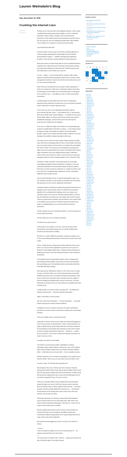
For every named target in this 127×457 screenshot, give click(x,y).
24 (99, 78)
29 (93, 80)
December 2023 (90, 123)
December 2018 (90, 177)
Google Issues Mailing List (93, 53)
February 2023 (90, 139)
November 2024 (90, 117)
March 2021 (89, 154)
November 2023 (90, 125)
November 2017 (90, 197)
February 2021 (90, 155)
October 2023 (90, 126)
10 (99, 72)
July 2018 (89, 185)
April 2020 (89, 159)
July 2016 (89, 222)
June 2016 (89, 223)
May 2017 (89, 206)
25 (102, 78)
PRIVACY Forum (90, 50)
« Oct (90, 83)
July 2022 (89, 145)
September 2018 (90, 182)
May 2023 (89, 134)
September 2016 (90, 219)
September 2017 (90, 200)
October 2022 (90, 142)
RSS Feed (89, 56)
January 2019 (90, 176)
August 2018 (89, 183)
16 (96, 75)
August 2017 (89, 202)
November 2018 (90, 179)
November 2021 (90, 148)
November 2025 (90, 103)
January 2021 (90, 157)
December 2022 (90, 140)
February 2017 (90, 211)
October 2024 (90, 119)
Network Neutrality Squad (93, 51)
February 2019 (90, 174)
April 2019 (89, 171)
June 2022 (89, 146)
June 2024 (89, 120)
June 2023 (89, 132)
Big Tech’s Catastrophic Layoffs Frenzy (96, 24)
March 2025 (89, 112)
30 (96, 80)
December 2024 (90, 115)
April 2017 (89, 208)
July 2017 (89, 203)
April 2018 (89, 189)
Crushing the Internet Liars (37, 25)
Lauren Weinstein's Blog (39, 6)
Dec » (103, 83)
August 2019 (90, 165)
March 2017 (89, 209)
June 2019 (89, 168)
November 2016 (90, 216)
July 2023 (89, 131)
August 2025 (90, 106)
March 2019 (89, 172)
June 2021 (89, 152)
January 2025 (90, 114)
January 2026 (90, 102)
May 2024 (89, 122)
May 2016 (89, 225)
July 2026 (89, 94)
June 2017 (89, 205)
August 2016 (90, 220)
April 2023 (89, 135)
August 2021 (89, 149)
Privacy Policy (90, 54)
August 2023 (90, 129)
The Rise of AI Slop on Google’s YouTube (96, 27)
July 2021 (89, 151)
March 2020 (89, 160)
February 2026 (90, 100)
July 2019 (89, 166)
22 (93, 78)
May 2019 (89, 169)
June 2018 (89, 186)
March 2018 (89, 191)
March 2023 (89, 137)
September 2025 (90, 105)
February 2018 (90, 192)
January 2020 (90, 163)
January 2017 (90, 212)
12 (105, 72)
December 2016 (90, 214)
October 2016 (90, 217)
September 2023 (90, 128)
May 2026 (89, 95)
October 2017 (90, 199)
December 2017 (90, 196)
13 (87, 75)
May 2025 (89, 109)
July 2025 (89, 108)
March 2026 (89, 99)
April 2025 (89, 111)
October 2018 (90, 180)
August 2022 (90, 143)
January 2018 (90, 194)
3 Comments (22, 32)
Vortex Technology (91, 46)
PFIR (88, 48)
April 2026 (89, 97)
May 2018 (89, 188)
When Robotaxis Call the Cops (94, 20)
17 (99, 75)
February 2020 (90, 162)
